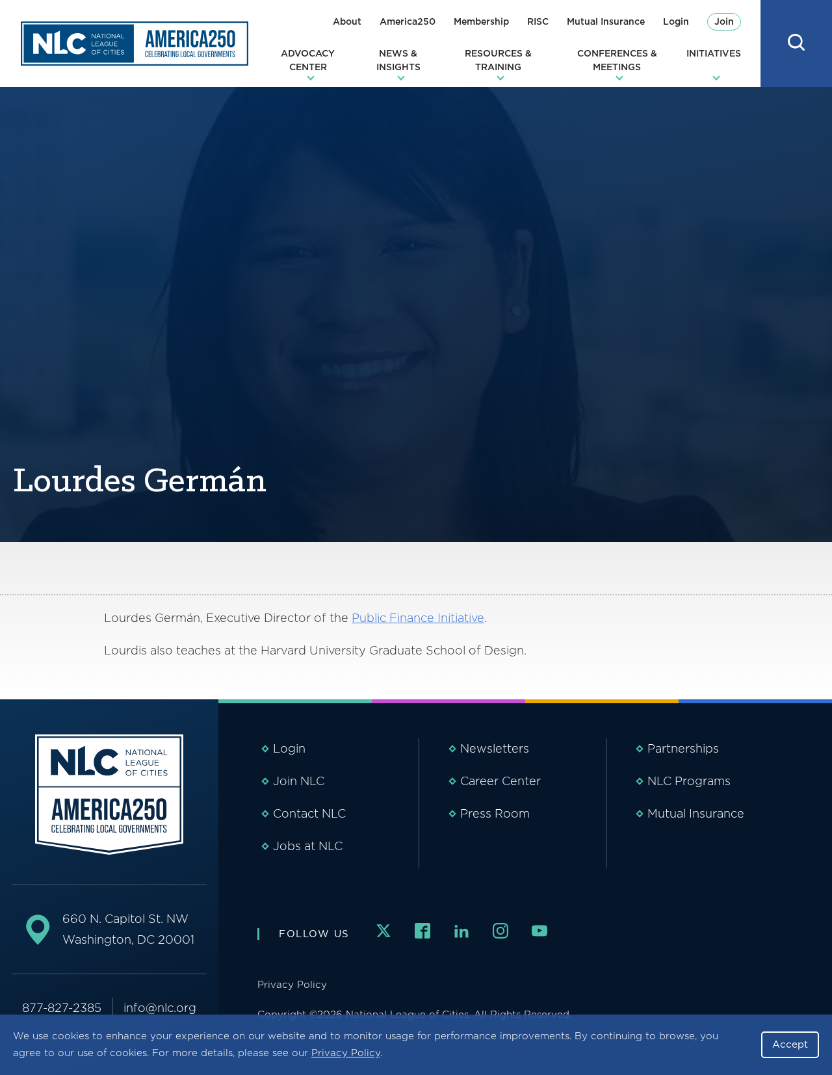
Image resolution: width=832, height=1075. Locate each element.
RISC (538, 21)
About (347, 21)
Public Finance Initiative (418, 618)
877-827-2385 (61, 1008)
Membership (481, 21)
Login (676, 21)
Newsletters (494, 748)
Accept (790, 1044)
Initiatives (713, 53)
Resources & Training (498, 60)
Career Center (500, 781)
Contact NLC (309, 813)
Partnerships (683, 748)
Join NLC (298, 781)
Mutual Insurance (606, 21)
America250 (408, 21)
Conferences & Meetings (617, 60)
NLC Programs (689, 781)
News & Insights (398, 60)
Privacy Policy (345, 1053)
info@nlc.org (160, 1008)
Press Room (495, 813)
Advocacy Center (308, 60)
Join (724, 21)
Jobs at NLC (308, 846)
